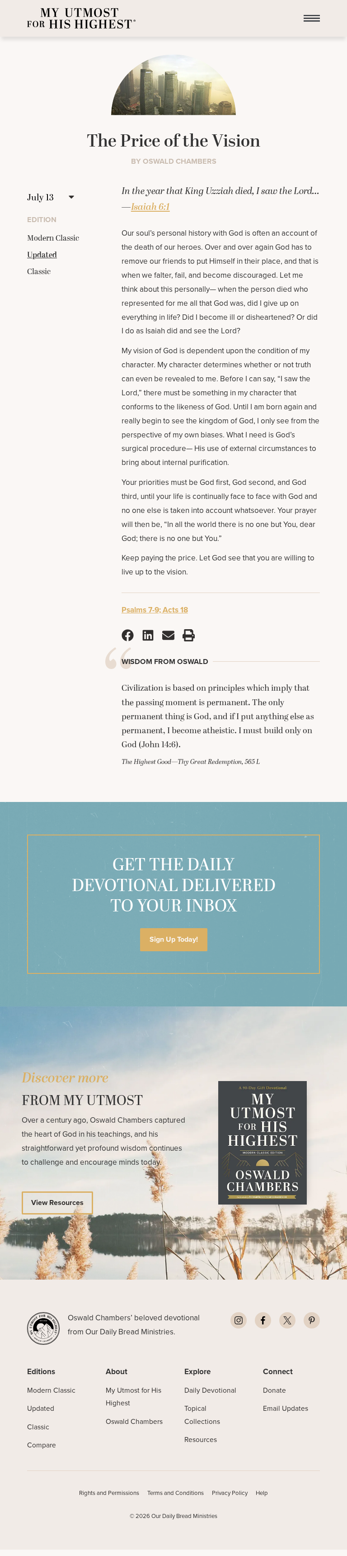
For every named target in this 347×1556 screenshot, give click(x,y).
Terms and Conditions (175, 1493)
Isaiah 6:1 (150, 207)
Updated (40, 1408)
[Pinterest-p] (312, 1320)
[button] (312, 18)
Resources (200, 1439)
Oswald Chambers (134, 1421)
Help (262, 1493)
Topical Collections (202, 1414)
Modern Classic (51, 1390)
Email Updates (285, 1408)
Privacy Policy (230, 1493)
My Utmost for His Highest (133, 1396)
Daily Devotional (210, 1390)
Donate (274, 1390)
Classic (38, 1427)
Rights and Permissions (109, 1493)
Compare (41, 1445)
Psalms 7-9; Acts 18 (155, 610)
